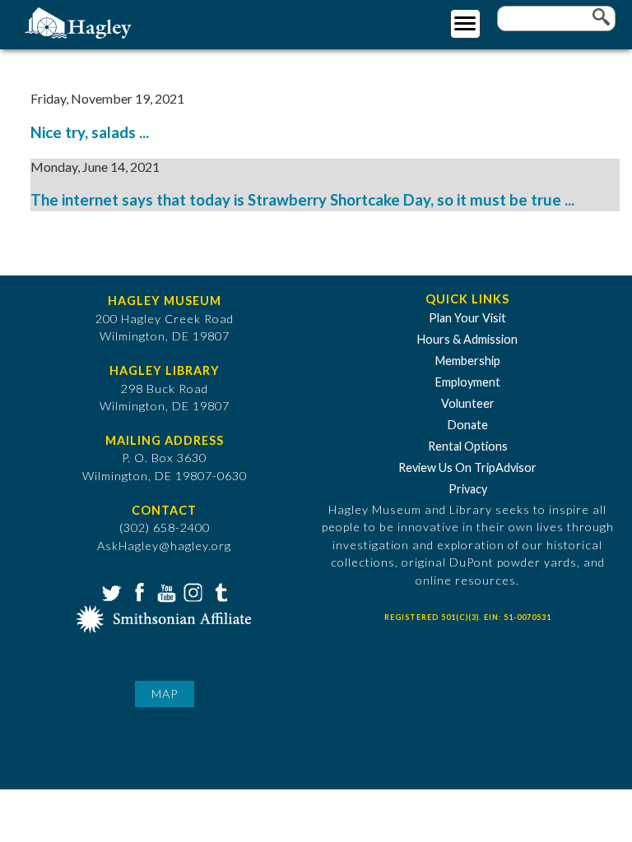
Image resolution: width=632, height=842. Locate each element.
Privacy (467, 489)
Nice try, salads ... (89, 132)
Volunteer (468, 403)
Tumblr (219, 591)
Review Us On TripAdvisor (467, 467)
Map (164, 694)
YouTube (164, 591)
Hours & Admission (467, 339)
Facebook (137, 591)
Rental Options (468, 446)
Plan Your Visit (467, 318)
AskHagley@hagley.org (164, 546)
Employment (467, 382)
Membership (467, 361)
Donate (468, 425)
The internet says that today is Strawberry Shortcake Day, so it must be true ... (302, 200)
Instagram (191, 591)
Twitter (110, 591)
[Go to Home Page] (80, 21)
